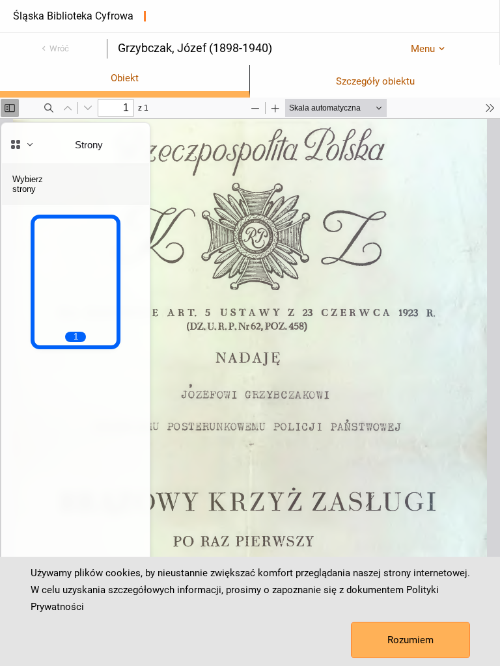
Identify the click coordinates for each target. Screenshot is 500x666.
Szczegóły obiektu (375, 81)
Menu (423, 49)
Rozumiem (410, 640)
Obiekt (125, 78)
